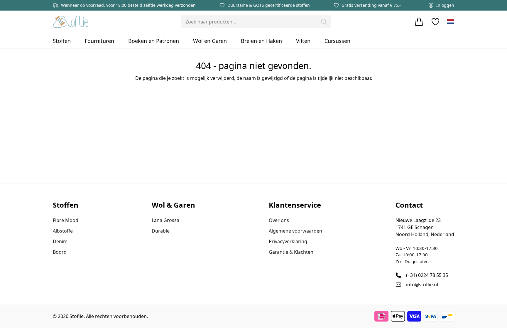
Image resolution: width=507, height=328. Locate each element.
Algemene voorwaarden (295, 231)
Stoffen (62, 40)
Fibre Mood (65, 220)
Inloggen (445, 5)
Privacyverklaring (288, 241)
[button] (323, 21)
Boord (60, 252)
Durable (161, 231)
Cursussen (337, 40)
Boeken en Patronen (153, 40)
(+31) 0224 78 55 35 (427, 275)
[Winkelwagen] (419, 21)
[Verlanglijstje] (435, 21)
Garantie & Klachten (291, 252)
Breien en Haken (261, 40)
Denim (60, 241)
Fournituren (99, 40)
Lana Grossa (165, 220)
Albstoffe (63, 231)
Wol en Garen (210, 40)
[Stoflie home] (70, 22)
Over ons (279, 220)
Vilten (303, 40)
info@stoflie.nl (422, 284)
